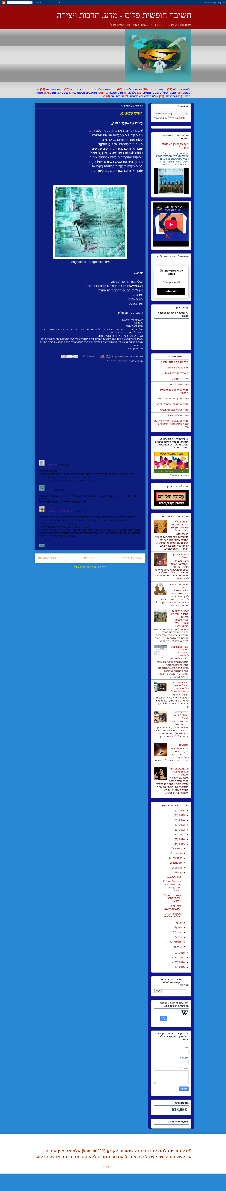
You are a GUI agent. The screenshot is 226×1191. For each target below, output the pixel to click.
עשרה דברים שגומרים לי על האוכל (181, 715)
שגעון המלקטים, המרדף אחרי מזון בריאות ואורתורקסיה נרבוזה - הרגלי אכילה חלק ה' (179, 618)
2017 (181, 957)
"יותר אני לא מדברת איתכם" (172, 907)
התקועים (184, 744)
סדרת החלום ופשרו (178, 415)
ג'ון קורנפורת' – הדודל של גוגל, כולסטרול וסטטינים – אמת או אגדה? (179, 687)
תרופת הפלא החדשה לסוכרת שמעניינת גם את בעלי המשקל (180, 526)
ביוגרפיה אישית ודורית (177, 373)
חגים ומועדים (54, 89)
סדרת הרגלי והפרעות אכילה (174, 409)
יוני (180, 922)
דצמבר (178, 848)
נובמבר (178, 853)
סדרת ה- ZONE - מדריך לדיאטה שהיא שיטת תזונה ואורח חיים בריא (171, 423)
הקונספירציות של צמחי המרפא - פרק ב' (173, 898)
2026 (181, 810)
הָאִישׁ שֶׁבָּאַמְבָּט (174, 876)
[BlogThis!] (73, 356)
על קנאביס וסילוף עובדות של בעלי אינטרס (179, 771)
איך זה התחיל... (180, 378)
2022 (181, 829)
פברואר (177, 941)
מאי (179, 927)
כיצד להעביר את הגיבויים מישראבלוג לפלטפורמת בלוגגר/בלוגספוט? (179, 652)
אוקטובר (177, 858)
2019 (181, 844)
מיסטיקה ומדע (59, 92)
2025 (181, 815)
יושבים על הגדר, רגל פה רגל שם (173, 915)
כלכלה (132, 92)
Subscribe (171, 291)
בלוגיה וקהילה (182, 89)
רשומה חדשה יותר (132, 557)
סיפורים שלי (172, 96)
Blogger (107, 1166)
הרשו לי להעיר (132, 89)
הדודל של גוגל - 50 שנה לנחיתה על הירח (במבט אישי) (172, 886)
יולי (180, 872)
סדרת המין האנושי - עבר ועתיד (172, 398)
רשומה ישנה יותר (47, 557)
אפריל (178, 932)
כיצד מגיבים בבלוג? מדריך (175, 362)
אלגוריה (132, 361)
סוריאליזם (122, 361)
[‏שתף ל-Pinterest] (63, 356)
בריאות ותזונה (157, 89)
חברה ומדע (77, 89)
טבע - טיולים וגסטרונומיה (159, 92)
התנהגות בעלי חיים (103, 89)
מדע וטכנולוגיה (113, 92)
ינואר (179, 946)
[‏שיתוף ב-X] (69, 356)
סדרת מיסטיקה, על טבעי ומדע (173, 404)
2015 (181, 967)
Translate (180, 117)
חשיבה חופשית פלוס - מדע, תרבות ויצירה (124, 14)
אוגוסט (178, 867)
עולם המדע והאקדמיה (144, 96)
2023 (181, 824)
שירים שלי (117, 96)
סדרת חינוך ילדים (179, 384)
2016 (181, 962)
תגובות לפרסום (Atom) (85, 567)
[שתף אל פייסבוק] (66, 356)
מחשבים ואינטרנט (85, 92)
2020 (181, 839)
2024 (181, 820)
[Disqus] (90, 412)
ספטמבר (177, 862)
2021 (181, 834)
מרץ (179, 937)
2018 (181, 952)
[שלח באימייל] (76, 356)
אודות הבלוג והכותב (178, 367)
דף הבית (89, 557)
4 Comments (89, 356)
